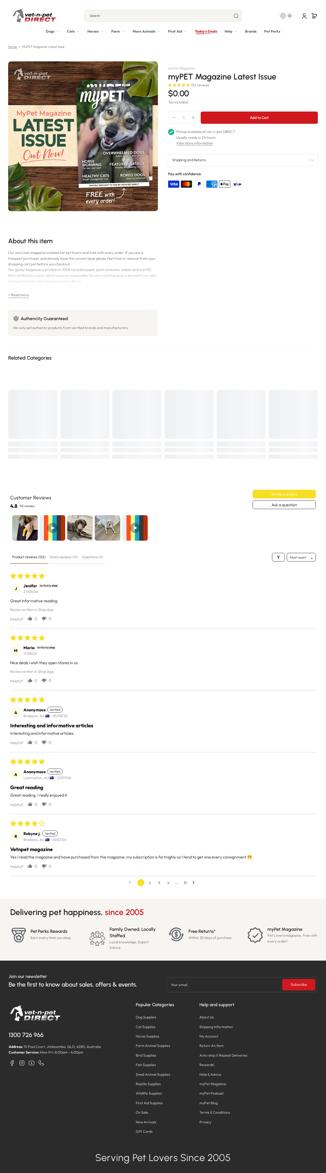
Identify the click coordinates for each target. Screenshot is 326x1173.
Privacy (205, 1122)
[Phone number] (41, 1063)
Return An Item (211, 1045)
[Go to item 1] (25, 528)
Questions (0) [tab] (92, 557)
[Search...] (236, 16)
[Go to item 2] (52, 528)
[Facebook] (12, 1063)
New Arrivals (146, 1122)
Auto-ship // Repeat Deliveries (223, 1055)
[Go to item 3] (80, 528)
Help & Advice (210, 1074)
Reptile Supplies (148, 1084)
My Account (208, 1036)
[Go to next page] (195, 882)
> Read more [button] (18, 295)
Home (12, 47)
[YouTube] (32, 1063)
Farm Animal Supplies (153, 1045)
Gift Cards (144, 1131)
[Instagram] (22, 1063)
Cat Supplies (145, 1027)
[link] (146, 31)
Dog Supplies (146, 1017)
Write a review (284, 494)
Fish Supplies (146, 1064)
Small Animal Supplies (153, 1074)
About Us (206, 1017)
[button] (314, 15)
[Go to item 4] (107, 528)
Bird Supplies (146, 1055)
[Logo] (34, 15)
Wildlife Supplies (149, 1093)
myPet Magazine (212, 1084)
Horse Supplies (147, 1036)
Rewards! (206, 1064)
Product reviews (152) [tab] (29, 557)
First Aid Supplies (149, 1103)
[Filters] (278, 557)
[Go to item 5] (135, 528)
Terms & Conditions (214, 1112)
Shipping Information (216, 1027)
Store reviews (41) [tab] (64, 557)
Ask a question (284, 504)
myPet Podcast (211, 1093)
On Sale (142, 1112)
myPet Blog (208, 1103)
